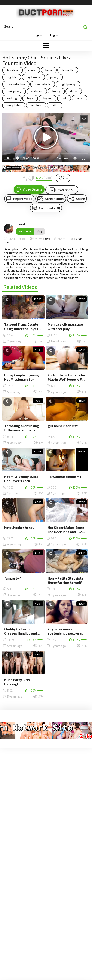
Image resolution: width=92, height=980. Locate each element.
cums (31, 70)
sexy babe (14, 105)
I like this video (24, 178)
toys (30, 98)
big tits (11, 77)
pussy (54, 77)
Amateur (12, 70)
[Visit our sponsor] (46, 168)
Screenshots (54, 199)
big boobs (33, 77)
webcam (36, 91)
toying (47, 98)
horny (56, 91)
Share (80, 199)
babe (48, 70)
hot (64, 98)
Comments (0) (49, 208)
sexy (79, 98)
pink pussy (14, 91)
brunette (68, 70)
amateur (36, 105)
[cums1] (9, 229)
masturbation (16, 84)
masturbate (42, 84)
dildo (73, 91)
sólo (55, 105)
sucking (12, 98)
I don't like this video (31, 178)
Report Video (22, 199)
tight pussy (68, 84)
